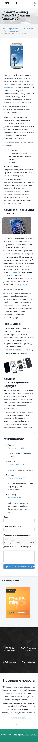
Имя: (5, 517)
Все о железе (29, 28)
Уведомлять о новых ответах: (16, 535)
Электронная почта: (12, 526)
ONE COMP (11, 2)
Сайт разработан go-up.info (26, 734)
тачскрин (16, 272)
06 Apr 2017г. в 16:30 (16, 478)
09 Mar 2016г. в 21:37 (16, 464)
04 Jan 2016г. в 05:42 (17, 448)
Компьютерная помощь (12, 28)
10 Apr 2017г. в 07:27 (16, 497)
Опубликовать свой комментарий (19, 566)
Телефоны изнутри (11, 31)
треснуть (23, 284)
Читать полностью (19, 718)
